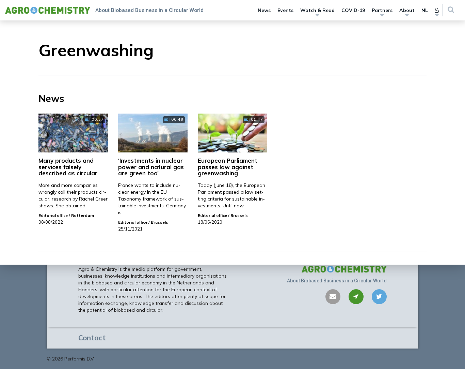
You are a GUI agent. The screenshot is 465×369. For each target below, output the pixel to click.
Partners (382, 10)
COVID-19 (353, 10)
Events (285, 10)
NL (424, 10)
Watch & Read (317, 10)
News (264, 10)
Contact (92, 337)
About (407, 10)
